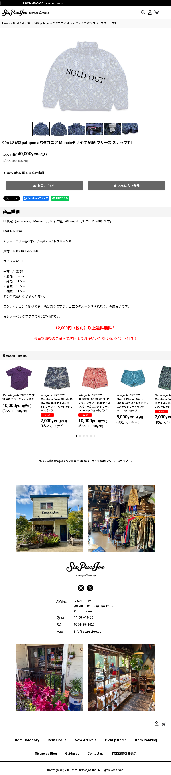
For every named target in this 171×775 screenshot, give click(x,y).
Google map (85, 611)
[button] (143, 12)
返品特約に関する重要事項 (25, 173)
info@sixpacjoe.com (89, 631)
